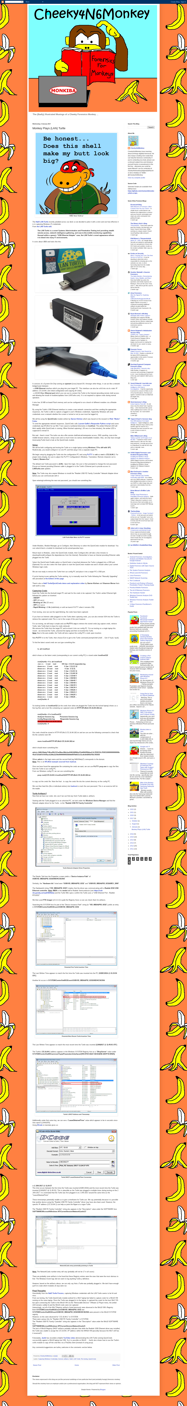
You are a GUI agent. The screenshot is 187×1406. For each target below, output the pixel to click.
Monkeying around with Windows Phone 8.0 (146, 676)
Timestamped (135, 225)
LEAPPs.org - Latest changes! (140, 334)
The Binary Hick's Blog (139, 223)
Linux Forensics (135, 575)
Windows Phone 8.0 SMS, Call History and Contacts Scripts (147, 712)
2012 (132, 846)
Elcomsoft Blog (136, 205)
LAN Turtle (77, 1359)
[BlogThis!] (65, 1356)
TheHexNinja (135, 511)
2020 (132, 815)
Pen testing (84, 1359)
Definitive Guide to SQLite (139, 563)
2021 (132, 812)
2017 (132, 818)
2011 (132, 849)
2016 (132, 834)
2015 (132, 837)
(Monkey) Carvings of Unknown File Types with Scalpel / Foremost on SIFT (147, 766)
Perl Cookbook (135, 580)
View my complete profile (136, 178)
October (135, 821)
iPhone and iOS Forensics (139, 573)
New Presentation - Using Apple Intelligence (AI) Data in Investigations (140, 387)
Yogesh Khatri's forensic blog (141, 419)
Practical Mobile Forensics (139, 587)
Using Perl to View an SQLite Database (147, 694)
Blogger (102, 1389)
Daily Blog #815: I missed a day (140, 368)
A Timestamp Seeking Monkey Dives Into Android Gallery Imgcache (146, 637)
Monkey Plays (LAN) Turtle (141, 829)
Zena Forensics (136, 293)
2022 (132, 809)
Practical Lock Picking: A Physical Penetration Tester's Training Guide (142, 584)
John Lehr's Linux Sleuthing (140, 528)
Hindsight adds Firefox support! (140, 315)
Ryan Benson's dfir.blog (139, 314)
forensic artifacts (63, 1359)
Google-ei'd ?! (145, 747)
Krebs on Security (137, 253)
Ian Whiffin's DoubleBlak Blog (141, 545)
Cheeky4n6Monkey (137, 148)
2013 (132, 843)
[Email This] (63, 1356)
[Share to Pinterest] (72, 1356)
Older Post (116, 1365)
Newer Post (37, 1365)
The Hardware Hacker (137, 593)
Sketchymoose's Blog (138, 402)
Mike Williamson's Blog (139, 436)
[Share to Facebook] (70, 1356)
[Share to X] (68, 1356)
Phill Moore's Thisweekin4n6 (141, 238)
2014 (132, 840)
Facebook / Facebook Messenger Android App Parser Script (147, 618)
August (134, 824)
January (135, 827)
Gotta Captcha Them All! (138, 404)
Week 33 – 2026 (136, 240)
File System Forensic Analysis (140, 570)
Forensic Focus (136, 349)
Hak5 (38, 222)
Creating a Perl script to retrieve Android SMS (145, 657)
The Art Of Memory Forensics (140, 590)
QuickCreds (92, 1359)
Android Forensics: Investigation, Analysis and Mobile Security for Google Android (141, 559)
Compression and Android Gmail (141, 530)
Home (77, 1365)
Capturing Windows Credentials (48, 1359)
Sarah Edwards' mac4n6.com (141, 383)
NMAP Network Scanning (138, 578)
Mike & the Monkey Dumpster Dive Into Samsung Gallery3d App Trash (147, 785)
